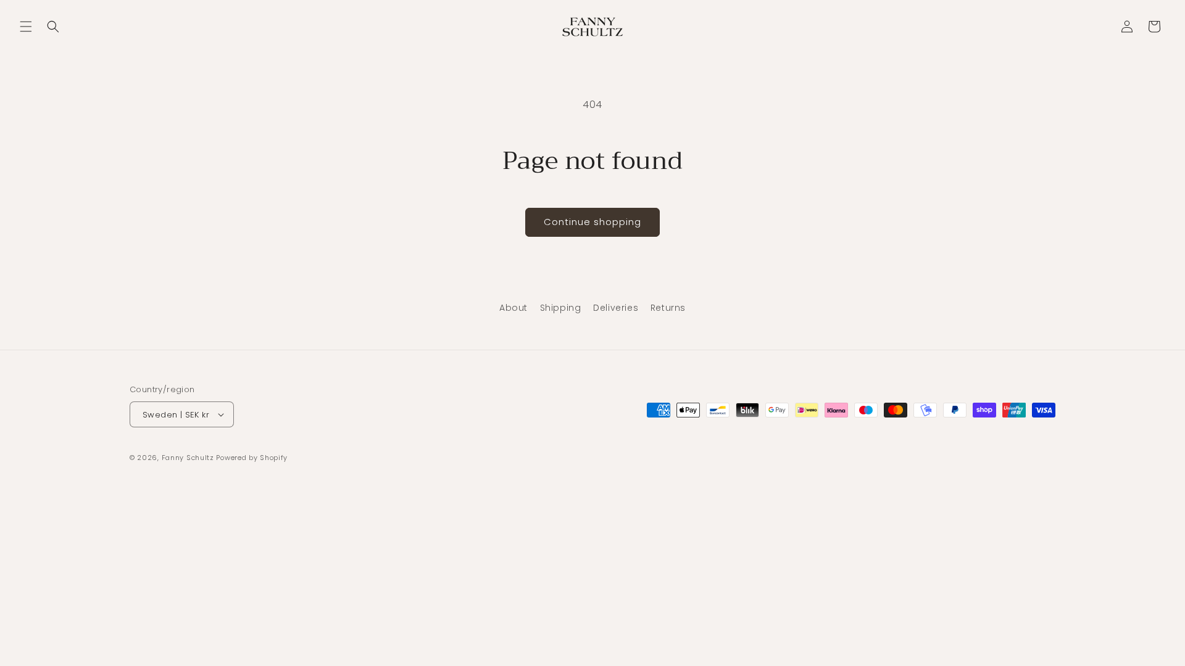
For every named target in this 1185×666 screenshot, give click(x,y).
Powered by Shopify (252, 457)
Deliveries (615, 308)
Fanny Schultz (188, 457)
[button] (26, 26)
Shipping (560, 308)
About (513, 308)
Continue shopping (592, 221)
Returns (668, 308)
